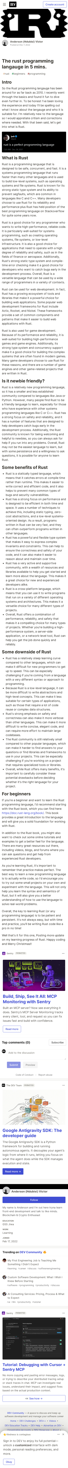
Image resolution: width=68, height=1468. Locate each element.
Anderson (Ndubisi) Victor (26, 41)
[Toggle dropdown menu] (63, 953)
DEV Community (31, 1252)
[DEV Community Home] (13, 4)
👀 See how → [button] (34, 1398)
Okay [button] (9, 1461)
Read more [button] (12, 1029)
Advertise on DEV (52, 1425)
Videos (52, 1420)
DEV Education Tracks (16, 1425)
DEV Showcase (41, 1430)
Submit (13, 1064)
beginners (18, 73)
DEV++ (42, 1420)
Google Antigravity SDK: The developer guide (32, 1133)
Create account (55, 4)
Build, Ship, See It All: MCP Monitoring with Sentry (30, 999)
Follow (34, 1199)
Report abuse (45, 1074)
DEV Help (35, 1425)
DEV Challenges (27, 1420)
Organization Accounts (19, 1430)
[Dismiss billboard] (63, 1434)
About (56, 1430)
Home (13, 1420)
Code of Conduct (24, 1074)
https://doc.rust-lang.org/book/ (23, 813)
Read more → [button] (13, 1171)
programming (36, 73)
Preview (30, 1064)
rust (6, 73)
